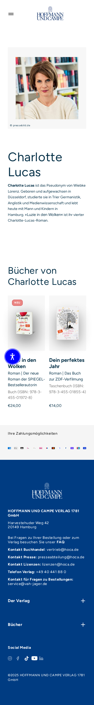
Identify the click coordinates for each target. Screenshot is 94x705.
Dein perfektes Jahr (66, 363)
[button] (12, 356)
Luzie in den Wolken (22, 363)
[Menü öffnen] (11, 13)
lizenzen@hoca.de (58, 564)
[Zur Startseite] (50, 13)
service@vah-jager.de (27, 584)
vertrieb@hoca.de (63, 549)
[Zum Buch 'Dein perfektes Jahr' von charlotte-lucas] (67, 323)
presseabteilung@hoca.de (61, 557)
